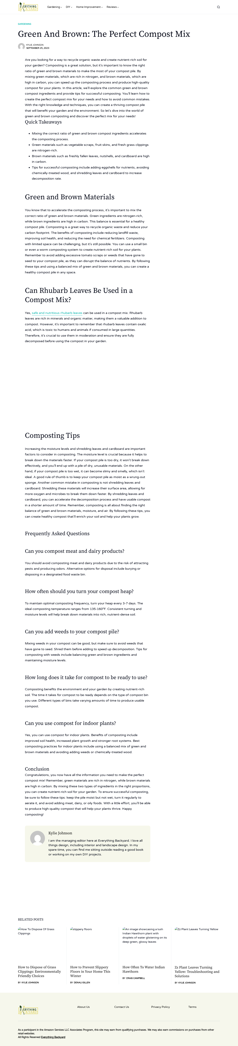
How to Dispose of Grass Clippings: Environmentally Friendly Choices (39, 971)
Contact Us (121, 1007)
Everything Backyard (53, 1037)
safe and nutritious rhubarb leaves (57, 313)
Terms (192, 1007)
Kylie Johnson (35, 45)
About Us (83, 1007)
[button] (218, 7)
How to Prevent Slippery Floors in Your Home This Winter (90, 971)
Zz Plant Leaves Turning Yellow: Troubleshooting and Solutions (197, 971)
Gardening (24, 24)
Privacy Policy (160, 1007)
